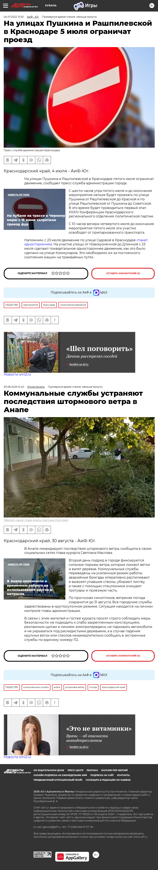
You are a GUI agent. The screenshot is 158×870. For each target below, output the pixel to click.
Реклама (92, 770)
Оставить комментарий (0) (123, 273)
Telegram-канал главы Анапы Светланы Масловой (36, 520)
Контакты (123, 775)
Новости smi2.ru (17, 374)
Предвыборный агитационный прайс (58, 780)
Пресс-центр (75, 770)
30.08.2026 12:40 (14, 386)
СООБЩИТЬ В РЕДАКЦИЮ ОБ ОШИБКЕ (108, 780)
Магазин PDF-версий (114, 770)
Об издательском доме (49, 770)
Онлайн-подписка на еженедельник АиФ (60, 775)
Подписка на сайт (102, 775)
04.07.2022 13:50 (14, 16)
